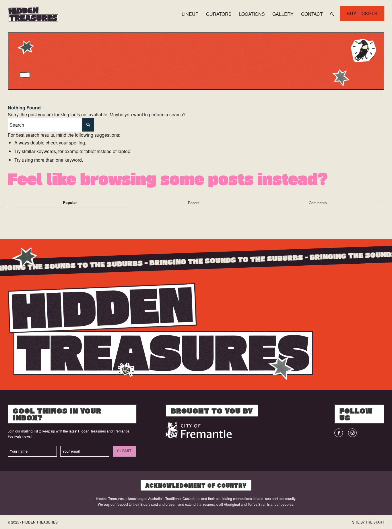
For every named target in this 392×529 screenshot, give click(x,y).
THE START (375, 522)
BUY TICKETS (362, 13)
